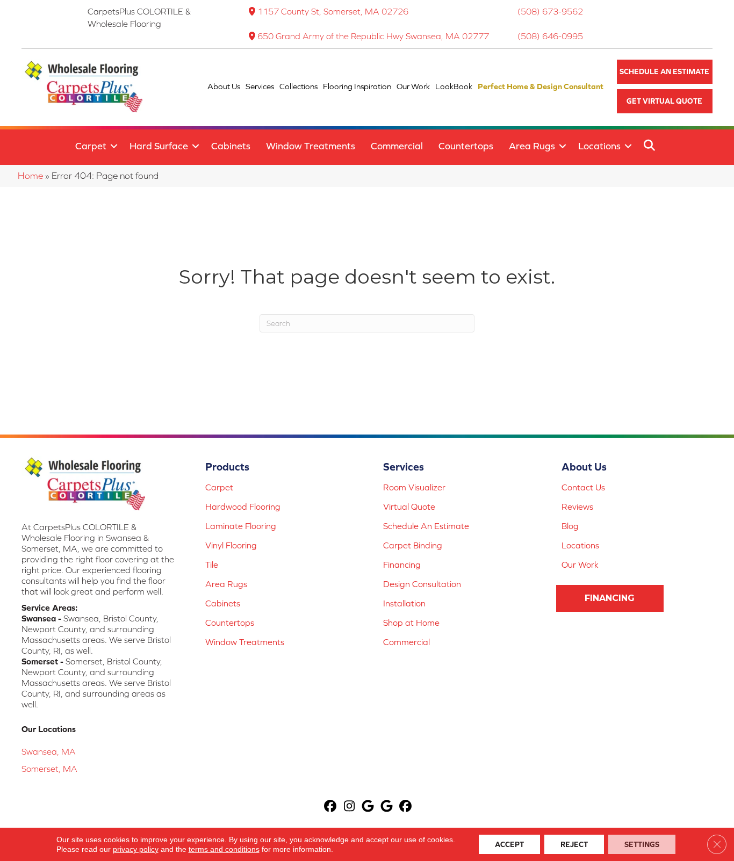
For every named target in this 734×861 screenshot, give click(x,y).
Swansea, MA (48, 751)
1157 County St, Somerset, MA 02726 (332, 11)
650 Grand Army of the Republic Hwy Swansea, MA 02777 (373, 36)
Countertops (465, 145)
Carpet (90, 145)
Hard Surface (158, 145)
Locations (599, 145)
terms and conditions (224, 849)
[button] (665, 72)
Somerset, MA (49, 768)
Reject (574, 844)
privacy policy (136, 849)
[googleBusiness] (368, 807)
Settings (641, 844)
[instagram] (349, 807)
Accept (509, 844)
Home (30, 175)
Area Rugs (532, 145)
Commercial (397, 145)
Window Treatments (310, 145)
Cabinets (230, 145)
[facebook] (331, 807)
